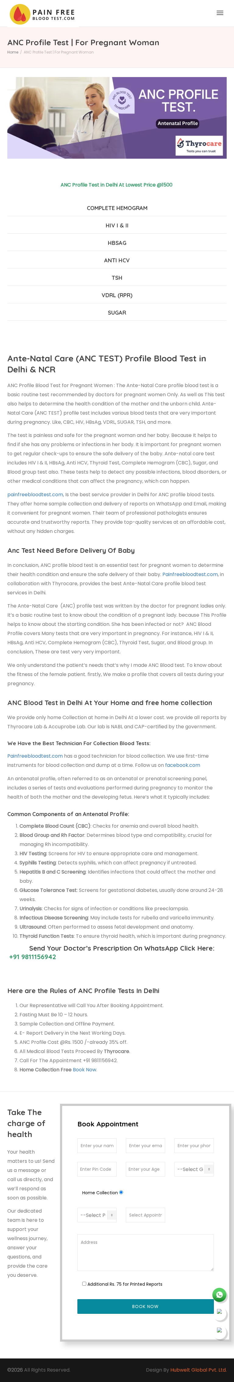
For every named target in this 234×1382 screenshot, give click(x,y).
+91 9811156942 (31, 956)
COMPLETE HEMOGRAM (117, 208)
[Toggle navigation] (220, 13)
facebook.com (182, 765)
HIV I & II (117, 225)
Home (12, 52)
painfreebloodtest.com (35, 494)
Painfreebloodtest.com (190, 574)
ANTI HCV (117, 260)
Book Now (84, 1069)
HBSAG (117, 242)
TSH (117, 277)
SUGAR (117, 312)
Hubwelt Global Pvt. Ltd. (198, 1369)
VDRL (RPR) (117, 295)
